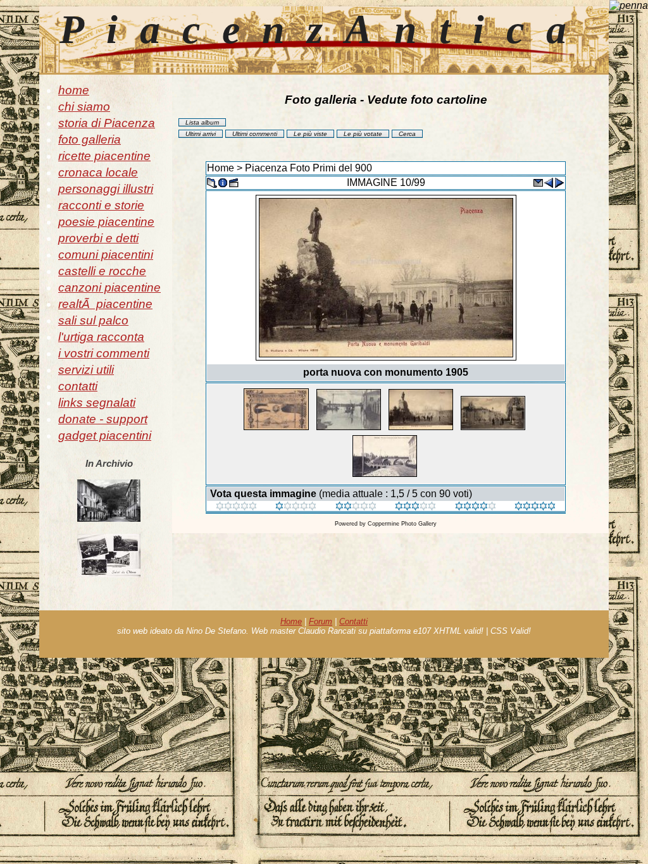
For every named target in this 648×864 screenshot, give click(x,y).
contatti (77, 386)
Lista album (202, 122)
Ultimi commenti (254, 133)
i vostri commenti (103, 353)
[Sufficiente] (356, 507)
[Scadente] (236, 507)
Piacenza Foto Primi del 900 (308, 168)
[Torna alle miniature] (212, 181)
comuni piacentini (105, 254)
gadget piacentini (104, 435)
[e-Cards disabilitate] (538, 181)
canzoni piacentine (109, 287)
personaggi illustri (105, 188)
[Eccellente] (475, 507)
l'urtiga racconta (101, 336)
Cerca (407, 133)
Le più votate (363, 133)
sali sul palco (93, 320)
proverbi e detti (98, 238)
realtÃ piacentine (105, 304)
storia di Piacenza (106, 123)
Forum (320, 621)
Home (220, 168)
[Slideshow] (233, 181)
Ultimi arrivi (200, 133)
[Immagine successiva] (559, 181)
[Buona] (415, 507)
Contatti (353, 621)
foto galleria (89, 139)
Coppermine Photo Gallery (402, 524)
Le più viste (310, 133)
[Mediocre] (295, 507)
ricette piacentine (104, 156)
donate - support (102, 419)
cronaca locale (98, 172)
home (73, 90)
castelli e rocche (102, 271)
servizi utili (86, 369)
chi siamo (84, 106)
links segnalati (96, 402)
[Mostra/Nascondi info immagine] (223, 181)
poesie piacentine (106, 221)
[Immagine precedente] (549, 181)
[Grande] (535, 507)
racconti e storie (101, 205)
